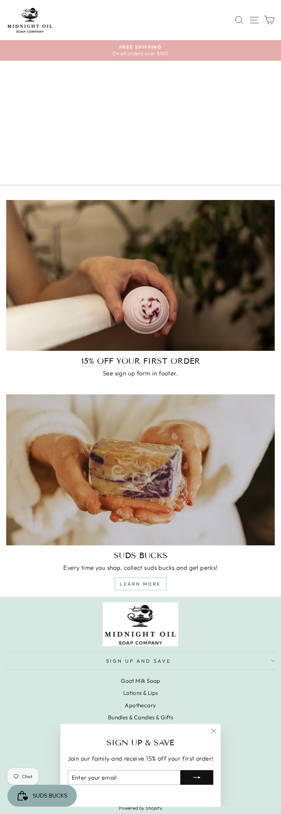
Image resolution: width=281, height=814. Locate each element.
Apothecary (140, 705)
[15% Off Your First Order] (140, 275)
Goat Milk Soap (140, 680)
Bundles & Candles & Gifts (140, 717)
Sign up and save (139, 661)
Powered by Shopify (140, 808)
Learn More (140, 584)
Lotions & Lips (140, 692)
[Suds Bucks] (140, 469)
